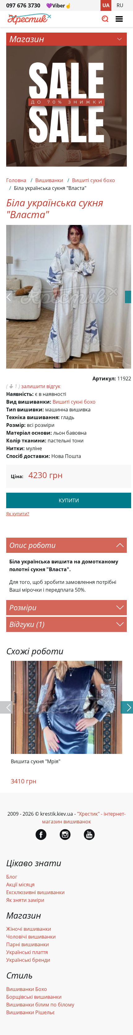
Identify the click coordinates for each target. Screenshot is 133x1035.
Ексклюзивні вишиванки (35, 892)
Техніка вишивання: (33, 417)
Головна (16, 180)
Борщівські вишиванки (34, 996)
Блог (11, 876)
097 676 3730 (23, 5)
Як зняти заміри (25, 900)
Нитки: (15, 448)
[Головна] (29, 23)
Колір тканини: (26, 440)
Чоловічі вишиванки (31, 936)
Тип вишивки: (25, 409)
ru (120, 5)
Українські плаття (27, 952)
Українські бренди (28, 960)
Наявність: (20, 394)
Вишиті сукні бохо (93, 180)
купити (69, 500)
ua (105, 5)
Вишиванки (49, 180)
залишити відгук (40, 386)
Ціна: (17, 476)
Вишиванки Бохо (26, 989)
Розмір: (16, 425)
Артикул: (104, 378)
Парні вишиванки (27, 944)
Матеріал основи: (29, 432)
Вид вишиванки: (28, 401)
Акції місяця (20, 884)
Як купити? (17, 514)
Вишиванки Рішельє (30, 1012)
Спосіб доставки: (28, 456)
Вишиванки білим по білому (40, 1004)
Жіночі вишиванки (28, 928)
